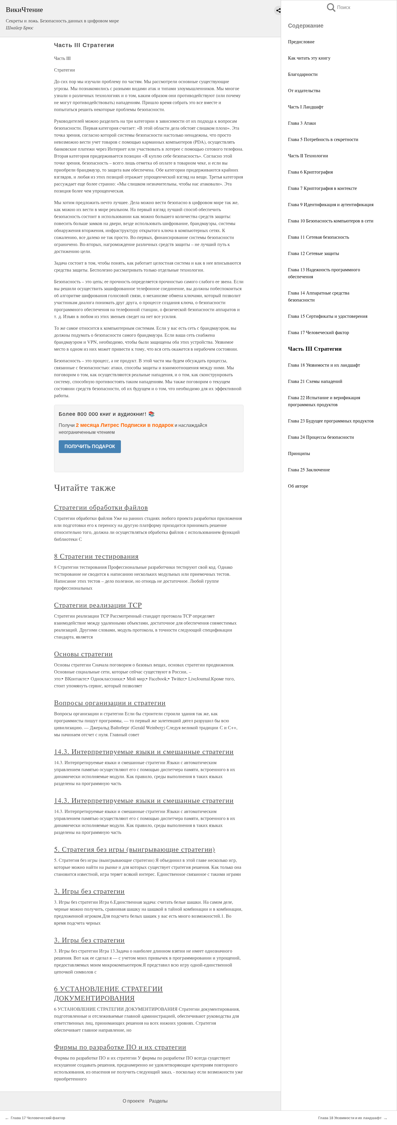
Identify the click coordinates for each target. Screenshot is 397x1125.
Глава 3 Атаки (302, 123)
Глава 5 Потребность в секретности (323, 139)
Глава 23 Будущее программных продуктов (331, 421)
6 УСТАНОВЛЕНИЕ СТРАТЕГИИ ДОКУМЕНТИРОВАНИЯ (108, 993)
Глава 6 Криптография (310, 172)
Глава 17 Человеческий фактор (318, 332)
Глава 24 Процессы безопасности (321, 437)
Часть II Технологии (308, 155)
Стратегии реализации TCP (98, 604)
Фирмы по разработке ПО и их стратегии (120, 1046)
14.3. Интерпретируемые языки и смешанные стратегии (144, 751)
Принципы (299, 453)
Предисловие (301, 41)
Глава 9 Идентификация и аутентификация (330, 204)
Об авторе (298, 486)
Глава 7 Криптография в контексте (322, 188)
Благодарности (303, 74)
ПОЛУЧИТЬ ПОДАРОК (90, 446)
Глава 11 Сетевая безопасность (318, 237)
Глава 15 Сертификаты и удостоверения (327, 316)
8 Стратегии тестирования (96, 556)
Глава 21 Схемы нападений (315, 381)
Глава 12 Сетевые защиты (313, 253)
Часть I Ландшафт (305, 107)
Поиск (338, 7)
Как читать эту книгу (309, 58)
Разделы (158, 1101)
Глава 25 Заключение (309, 469)
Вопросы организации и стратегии (110, 702)
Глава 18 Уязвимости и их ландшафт (324, 365)
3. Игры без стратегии (89, 891)
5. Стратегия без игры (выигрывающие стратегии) (134, 849)
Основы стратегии (83, 653)
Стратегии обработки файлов (101, 507)
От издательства (304, 90)
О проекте (133, 1101)
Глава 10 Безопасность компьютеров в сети (330, 220)
